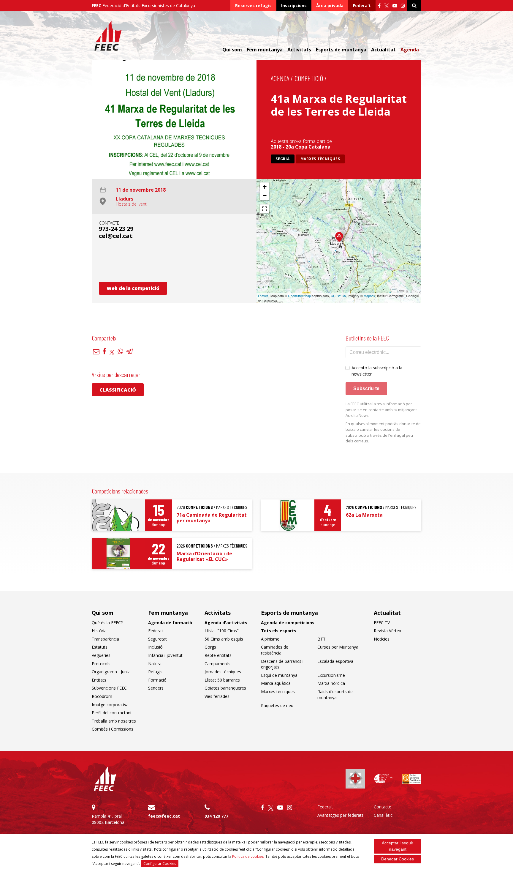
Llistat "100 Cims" (222, 630)
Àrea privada (329, 5)
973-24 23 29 (116, 229)
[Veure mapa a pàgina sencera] (264, 208)
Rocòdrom (102, 696)
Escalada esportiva (335, 661)
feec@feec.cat (164, 816)
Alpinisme (270, 639)
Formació (157, 680)
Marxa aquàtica (276, 683)
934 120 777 (216, 816)
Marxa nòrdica (331, 683)
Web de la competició (133, 288)
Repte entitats (218, 655)
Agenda (409, 49)
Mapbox (369, 295)
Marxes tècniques (320, 158)
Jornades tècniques (223, 671)
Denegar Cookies (397, 859)
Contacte (382, 807)
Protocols (101, 663)
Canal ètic (383, 815)
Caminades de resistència (274, 650)
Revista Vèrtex (387, 630)
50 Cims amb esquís (224, 639)
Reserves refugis (253, 5)
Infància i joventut (165, 655)
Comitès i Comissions (112, 729)
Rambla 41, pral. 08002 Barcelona (108, 819)
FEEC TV (382, 622)
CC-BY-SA (338, 295)
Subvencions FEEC (109, 688)
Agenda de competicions (287, 622)
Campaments (217, 663)
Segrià (283, 158)
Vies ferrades (217, 696)
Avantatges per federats (340, 815)
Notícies (382, 639)
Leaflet (263, 295)
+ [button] (265, 186)
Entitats (99, 680)
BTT (321, 639)
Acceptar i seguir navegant (397, 846)
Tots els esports (278, 630)
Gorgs (210, 647)
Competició (308, 78)
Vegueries (101, 655)
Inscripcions (294, 5)
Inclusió (155, 647)
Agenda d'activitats (226, 622)
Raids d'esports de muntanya (335, 694)
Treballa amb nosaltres (114, 721)
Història (99, 630)
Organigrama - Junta (111, 671)
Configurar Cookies (159, 863)
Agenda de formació (170, 622)
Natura (155, 663)
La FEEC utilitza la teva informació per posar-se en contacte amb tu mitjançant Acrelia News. (381, 409)
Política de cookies (248, 856)
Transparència (105, 639)
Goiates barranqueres (225, 688)
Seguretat (157, 639)
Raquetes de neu (277, 705)
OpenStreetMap (299, 295)
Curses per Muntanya (337, 647)
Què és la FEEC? (107, 622)
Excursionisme (331, 675)
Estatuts (99, 647)
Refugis (155, 671)
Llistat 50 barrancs (222, 680)
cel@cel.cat (116, 236)
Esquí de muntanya (279, 675)
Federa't (362, 5)
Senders (156, 688)
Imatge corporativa (110, 704)
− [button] (265, 195)
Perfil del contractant (112, 712)
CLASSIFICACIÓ (117, 390)
